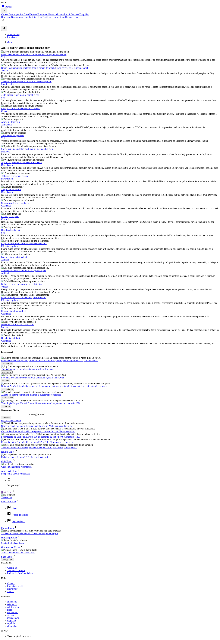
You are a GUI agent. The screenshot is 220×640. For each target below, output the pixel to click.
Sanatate (75, 14)
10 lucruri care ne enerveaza (14, 176)
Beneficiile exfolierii (10, 338)
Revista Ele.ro (8, 451)
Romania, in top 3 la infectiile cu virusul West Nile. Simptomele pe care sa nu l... (39, 442)
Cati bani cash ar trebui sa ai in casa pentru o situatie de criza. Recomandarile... (38, 431)
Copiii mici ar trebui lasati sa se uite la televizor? (24, 243)
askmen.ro (12, 604)
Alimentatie (6, 124)
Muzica (4, 327)
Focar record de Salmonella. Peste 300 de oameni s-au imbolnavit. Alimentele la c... (40, 436)
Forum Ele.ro (7, 528)
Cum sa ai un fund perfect (13, 311)
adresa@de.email (37, 414)
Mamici (52, 14)
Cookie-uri (12, 567)
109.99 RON (7, 560)
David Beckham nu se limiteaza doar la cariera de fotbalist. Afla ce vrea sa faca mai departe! (44, 68)
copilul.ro (11, 623)
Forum (56, 17)
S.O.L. (10, 591)
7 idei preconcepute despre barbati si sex (20, 95)
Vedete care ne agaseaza (12, 135)
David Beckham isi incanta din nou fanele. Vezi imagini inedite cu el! (33, 54)
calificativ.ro (13, 607)
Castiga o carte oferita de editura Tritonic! (20, 108)
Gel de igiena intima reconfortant (16, 466)
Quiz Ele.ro (6, 461)
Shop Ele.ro (6, 557)
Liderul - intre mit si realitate (14, 257)
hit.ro (9, 609)
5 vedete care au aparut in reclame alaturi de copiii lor (26, 81)
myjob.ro (11, 620)
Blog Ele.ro (6, 492)
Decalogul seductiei (10, 230)
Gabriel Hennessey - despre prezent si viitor (21, 284)
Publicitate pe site (15, 586)
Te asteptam (6, 497)
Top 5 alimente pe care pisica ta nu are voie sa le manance (28, 369)
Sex (3, 97)
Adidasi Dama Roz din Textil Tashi (18, 552)
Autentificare (13, 34)
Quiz (26, 17)
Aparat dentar (18, 521)
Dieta (26, 14)
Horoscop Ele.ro (9, 537)
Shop (62, 17)
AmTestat (48, 17)
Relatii (67, 14)
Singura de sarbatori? (11, 189)
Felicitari (33, 17)
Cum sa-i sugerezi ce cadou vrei (16, 203)
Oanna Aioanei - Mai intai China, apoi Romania (23, 297)
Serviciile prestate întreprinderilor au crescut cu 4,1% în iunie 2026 (32, 377)
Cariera (5, 14)
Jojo (14, 508)
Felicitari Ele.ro (8, 501)
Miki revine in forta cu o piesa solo (17, 324)
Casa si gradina (16, 14)
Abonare (6, 418)
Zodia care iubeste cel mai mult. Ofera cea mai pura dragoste (29, 533)
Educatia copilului (9, 246)
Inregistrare (12, 37)
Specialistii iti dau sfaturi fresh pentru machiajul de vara (27, 149)
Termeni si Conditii (16, 570)
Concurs (69, 17)
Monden (60, 14)
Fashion (33, 14)
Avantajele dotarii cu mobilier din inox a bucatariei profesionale (31, 394)
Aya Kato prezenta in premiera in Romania (21, 162)
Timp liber (84, 14)
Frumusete (42, 14)
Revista (8, 6)
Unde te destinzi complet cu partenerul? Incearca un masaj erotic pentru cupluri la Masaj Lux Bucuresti (49, 360)
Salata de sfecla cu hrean (12, 543)
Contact (11, 583)
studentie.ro (12, 612)
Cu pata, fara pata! (10, 216)
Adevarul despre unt (10, 122)
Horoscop (6, 17)
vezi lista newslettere (11, 420)
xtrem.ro (11, 615)
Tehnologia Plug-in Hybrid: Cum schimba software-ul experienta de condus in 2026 (40, 403)
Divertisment (7, 165)
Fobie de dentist (20, 515)
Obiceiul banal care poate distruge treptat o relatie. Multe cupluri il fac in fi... (37, 426)
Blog (40, 17)
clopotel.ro (12, 626)
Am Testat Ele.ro (9, 471)
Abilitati (5, 259)
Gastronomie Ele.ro (10, 547)
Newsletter (12, 588)
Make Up (5, 151)
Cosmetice (6, 205)
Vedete (4, 57)
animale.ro (12, 601)
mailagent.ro (13, 618)
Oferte (77, 17)
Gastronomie (17, 17)
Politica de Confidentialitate (20, 573)
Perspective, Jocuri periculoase (15, 473)
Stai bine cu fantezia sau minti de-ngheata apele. (23, 270)
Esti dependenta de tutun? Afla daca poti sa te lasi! (24, 457)
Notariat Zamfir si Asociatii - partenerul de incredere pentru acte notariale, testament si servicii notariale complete (54, 386)
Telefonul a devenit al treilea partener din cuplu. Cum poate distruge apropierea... (39, 447)
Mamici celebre (8, 84)
